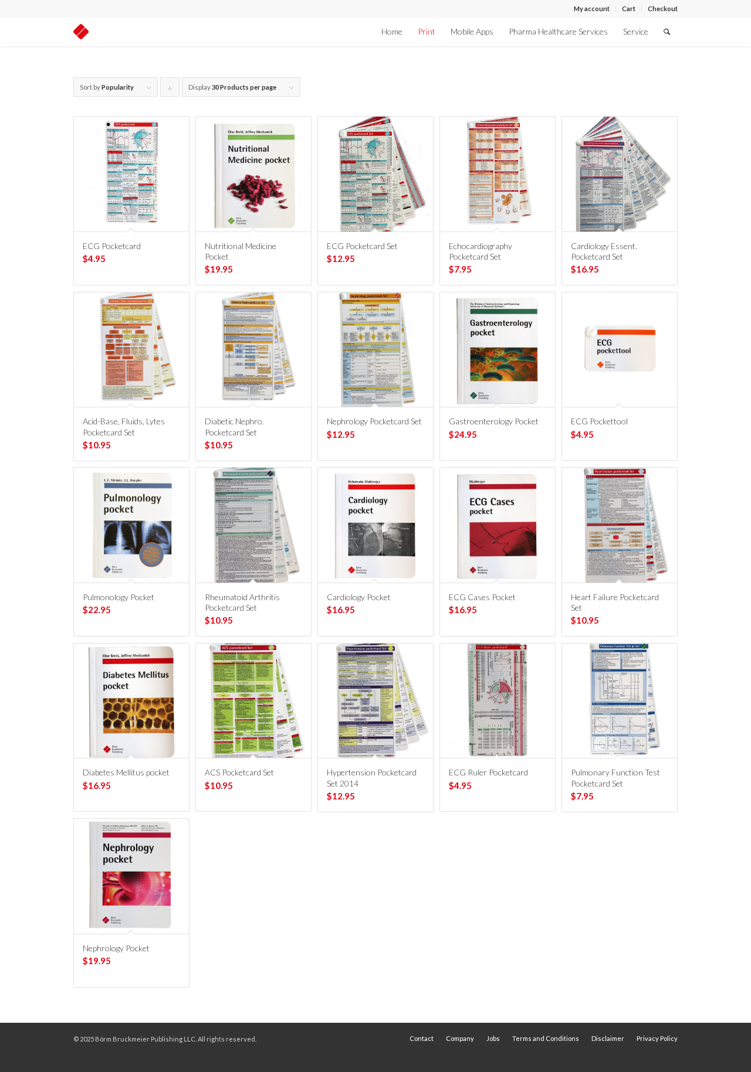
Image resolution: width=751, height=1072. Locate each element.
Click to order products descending (170, 90)
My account (592, 8)
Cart (628, 8)
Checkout (663, 8)
